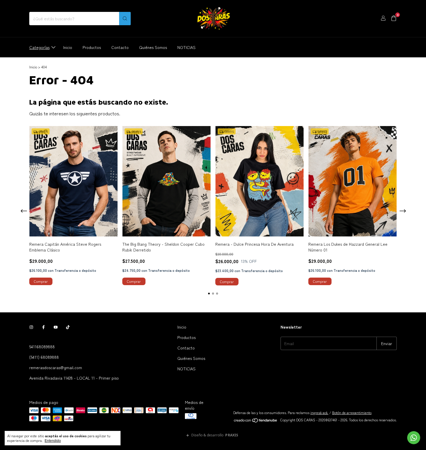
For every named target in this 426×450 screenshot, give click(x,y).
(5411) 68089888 (44, 357)
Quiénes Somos (153, 47)
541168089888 (42, 346)
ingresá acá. (319, 412)
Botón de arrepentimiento (352, 412)
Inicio (67, 47)
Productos (92, 47)
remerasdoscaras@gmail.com (55, 367)
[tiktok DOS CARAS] (68, 327)
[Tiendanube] (255, 421)
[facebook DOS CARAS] (43, 327)
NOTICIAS (186, 47)
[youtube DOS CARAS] (56, 327)
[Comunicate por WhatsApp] (413, 437)
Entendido (53, 441)
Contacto (120, 47)
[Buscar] (125, 18)
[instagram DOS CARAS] (31, 327)
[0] (394, 18)
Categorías (39, 47)
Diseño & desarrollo (214, 435)
